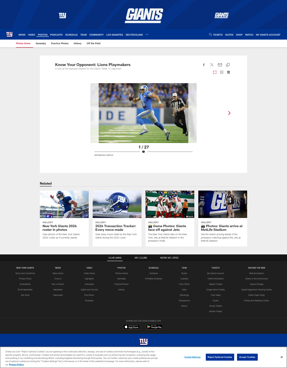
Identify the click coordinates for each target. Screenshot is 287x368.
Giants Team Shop (256, 295)
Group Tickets (215, 306)
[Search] (210, 34)
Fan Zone (25, 295)
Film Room (89, 295)
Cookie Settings (192, 357)
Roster (184, 273)
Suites (215, 300)
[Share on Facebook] (204, 67)
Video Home (89, 273)
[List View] (228, 72)
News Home (58, 273)
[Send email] (220, 67)
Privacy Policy (25, 278)
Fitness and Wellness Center (256, 300)
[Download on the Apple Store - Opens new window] (131, 327)
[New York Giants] (143, 342)
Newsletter (58, 289)
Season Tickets (215, 284)
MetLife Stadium (256, 273)
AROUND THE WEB (256, 268)
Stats (184, 289)
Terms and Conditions (25, 273)
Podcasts (89, 300)
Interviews (89, 284)
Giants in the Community (256, 278)
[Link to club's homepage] (9, 34)
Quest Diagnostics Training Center (256, 289)
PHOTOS (121, 268)
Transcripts (58, 295)
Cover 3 (57, 278)
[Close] (281, 357)
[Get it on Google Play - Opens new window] (154, 328)
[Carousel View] (214, 72)
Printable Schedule (153, 278)
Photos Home (121, 273)
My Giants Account (215, 273)
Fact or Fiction (58, 284)
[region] (143, 357)
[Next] (229, 113)
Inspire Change (256, 284)
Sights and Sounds (89, 289)
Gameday (121, 278)
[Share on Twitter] (212, 67)
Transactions (184, 300)
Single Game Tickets (215, 289)
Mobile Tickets (215, 311)
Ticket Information (215, 278)
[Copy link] (228, 65)
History (121, 289)
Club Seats (216, 295)
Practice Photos (121, 284)
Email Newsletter (25, 289)
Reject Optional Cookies (220, 357)
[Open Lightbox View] (143, 121)
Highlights (89, 278)
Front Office (184, 284)
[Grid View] (221, 72)
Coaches (184, 278)
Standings (184, 295)
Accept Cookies (247, 357)
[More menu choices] (146, 34)
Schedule (153, 273)
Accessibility (25, 284)
